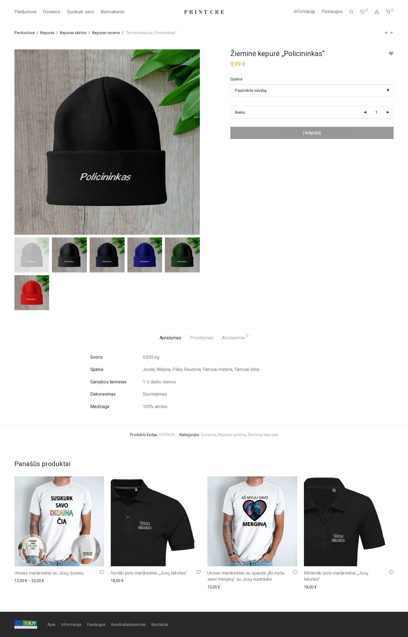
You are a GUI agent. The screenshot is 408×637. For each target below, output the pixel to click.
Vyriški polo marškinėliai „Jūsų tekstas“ (149, 573)
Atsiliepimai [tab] (235, 336)
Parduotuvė (25, 11)
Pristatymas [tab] (201, 337)
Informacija (304, 11)
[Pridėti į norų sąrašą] (391, 53)
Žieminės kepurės (263, 435)
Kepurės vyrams (106, 33)
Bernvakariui (112, 11)
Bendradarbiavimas (128, 624)
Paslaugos (332, 11)
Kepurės (47, 33)
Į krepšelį (312, 132)
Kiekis (240, 112)
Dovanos (51, 11)
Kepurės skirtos (73, 33)
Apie (51, 624)
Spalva (236, 79)
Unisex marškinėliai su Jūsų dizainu (49, 573)
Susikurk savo (80, 11)
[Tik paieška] (351, 12)
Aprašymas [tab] (170, 337)
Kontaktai (160, 624)
